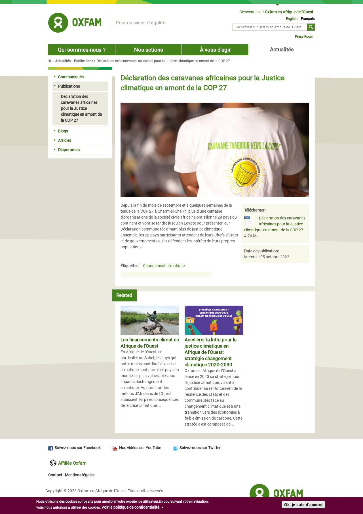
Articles (64, 140)
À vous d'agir (215, 49)
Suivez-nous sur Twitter (200, 447)
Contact (55, 475)
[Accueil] (74, 23)
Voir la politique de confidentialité (130, 507)
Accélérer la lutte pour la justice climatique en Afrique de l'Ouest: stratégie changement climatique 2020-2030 (211, 352)
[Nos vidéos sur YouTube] (116, 447)
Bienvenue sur (276, 12)
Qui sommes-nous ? (81, 49)
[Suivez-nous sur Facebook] (51, 447)
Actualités (282, 49)
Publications (83, 61)
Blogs (63, 131)
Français (308, 18)
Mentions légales (79, 475)
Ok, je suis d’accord (303, 504)
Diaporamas (69, 149)
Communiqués (71, 77)
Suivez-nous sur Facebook (78, 447)
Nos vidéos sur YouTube (140, 447)
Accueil (50, 60)
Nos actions (148, 49)
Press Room (304, 36)
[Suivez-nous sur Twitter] (176, 447)
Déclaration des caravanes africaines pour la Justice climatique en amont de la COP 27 (274, 224)
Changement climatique (164, 266)
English (291, 18)
